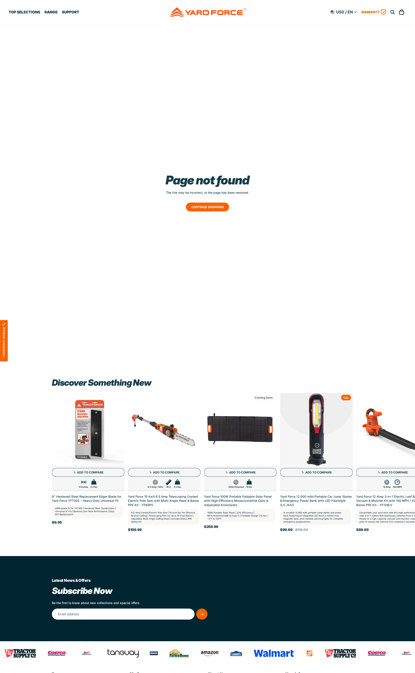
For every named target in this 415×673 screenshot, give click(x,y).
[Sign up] (202, 614)
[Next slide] (358, 463)
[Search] (392, 12)
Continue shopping (207, 207)
